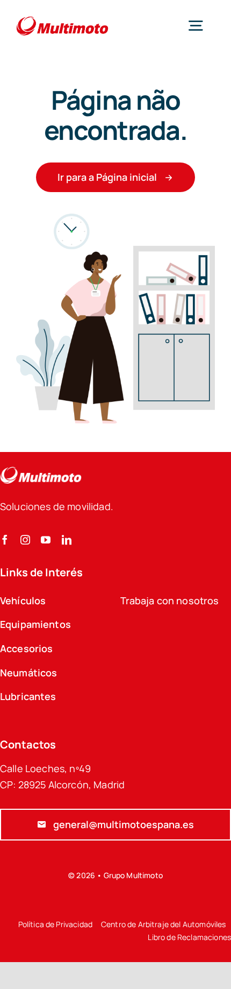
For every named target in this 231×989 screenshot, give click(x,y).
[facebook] (5, 540)
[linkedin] (66, 540)
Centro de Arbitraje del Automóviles (163, 924)
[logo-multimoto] (62, 17)
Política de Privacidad (55, 924)
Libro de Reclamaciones (189, 937)
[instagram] (25, 540)
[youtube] (45, 540)
